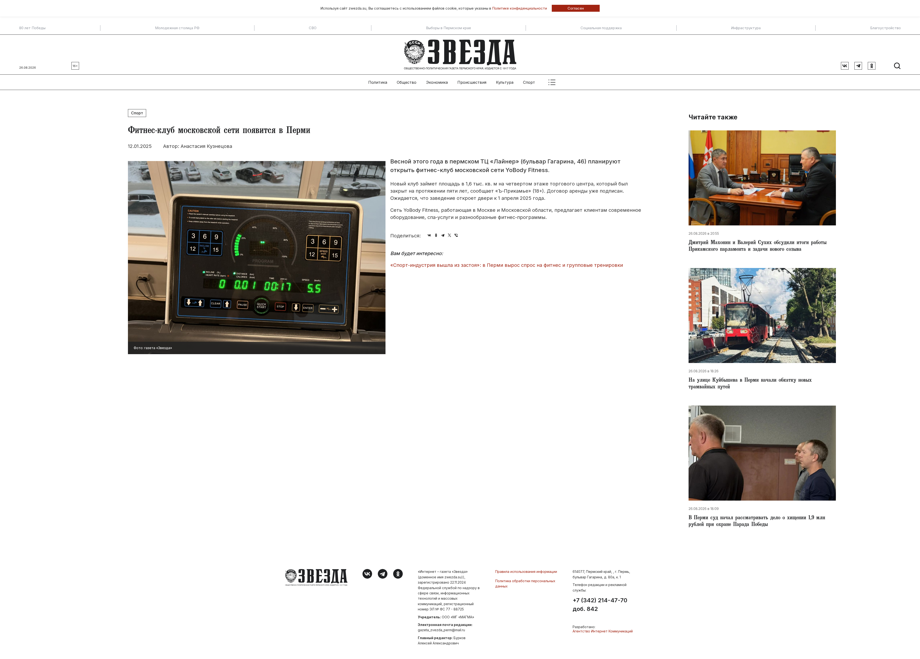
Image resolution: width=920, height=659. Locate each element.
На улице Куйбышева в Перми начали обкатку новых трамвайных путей (750, 384)
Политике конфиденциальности (519, 8)
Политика (377, 82)
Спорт (529, 82)
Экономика (437, 82)
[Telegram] (443, 235)
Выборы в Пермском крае (448, 28)
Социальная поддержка (601, 28)
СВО (312, 28)
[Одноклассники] (436, 235)
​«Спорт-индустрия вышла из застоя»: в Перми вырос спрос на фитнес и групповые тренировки (506, 265)
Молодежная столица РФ (177, 28)
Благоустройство (885, 28)
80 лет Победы (32, 28)
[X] (449, 235)
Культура (504, 82)
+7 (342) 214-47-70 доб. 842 (600, 604)
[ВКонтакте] (429, 235)
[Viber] (456, 235)
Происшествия (471, 82)
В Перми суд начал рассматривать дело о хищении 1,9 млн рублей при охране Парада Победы (757, 521)
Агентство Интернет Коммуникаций (603, 631)
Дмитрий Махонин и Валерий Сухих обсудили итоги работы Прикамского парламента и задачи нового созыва (758, 246)
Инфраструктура (746, 28)
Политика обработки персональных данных (525, 583)
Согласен (576, 8)
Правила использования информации (526, 572)
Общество (406, 82)
